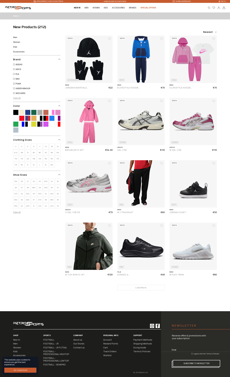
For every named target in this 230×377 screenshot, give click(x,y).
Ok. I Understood (20, 370)
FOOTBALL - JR (51, 343)
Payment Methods (142, 339)
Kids (15, 351)
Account (107, 339)
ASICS (18, 69)
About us (77, 339)
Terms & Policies (212, 354)
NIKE (17, 79)
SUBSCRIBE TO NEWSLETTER (197, 363)
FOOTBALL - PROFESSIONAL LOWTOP (56, 359)
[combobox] (203, 32)
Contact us (79, 347)
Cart (105, 347)
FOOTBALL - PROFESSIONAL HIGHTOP (56, 353)
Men (15, 343)
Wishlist (107, 355)
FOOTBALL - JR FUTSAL (55, 347)
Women (17, 347)
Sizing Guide (139, 347)
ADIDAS (18, 64)
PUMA (18, 83)
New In (16, 339)
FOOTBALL (48, 339)
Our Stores (78, 343)
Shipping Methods (142, 343)
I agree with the (206, 354)
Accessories (19, 355)
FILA (17, 74)
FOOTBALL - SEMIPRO (54, 364)
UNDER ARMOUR (22, 88)
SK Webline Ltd (142, 372)
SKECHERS (20, 93)
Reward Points (110, 343)
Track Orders (109, 351)
